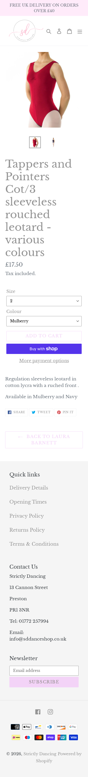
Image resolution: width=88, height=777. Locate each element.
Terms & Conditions (34, 544)
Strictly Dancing (39, 753)
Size (10, 291)
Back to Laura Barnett (47, 440)
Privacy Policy (26, 516)
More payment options (44, 360)
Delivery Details (28, 488)
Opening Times (28, 502)
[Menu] (80, 31)
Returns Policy (27, 530)
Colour (14, 311)
